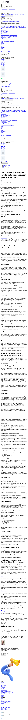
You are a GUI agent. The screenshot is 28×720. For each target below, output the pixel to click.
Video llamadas (22, 27)
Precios (2, 43)
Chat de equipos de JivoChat (7, 692)
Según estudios (4, 238)
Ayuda (2, 46)
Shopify (3, 611)
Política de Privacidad (5, 702)
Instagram (22, 14)
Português (9, 84)
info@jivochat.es (4, 709)
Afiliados (2, 44)
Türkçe (5, 84)
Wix (2, 576)
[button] (14, 4)
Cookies (2, 703)
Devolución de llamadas (14, 21)
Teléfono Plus (15, 27)
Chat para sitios (5, 14)
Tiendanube (4, 591)
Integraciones (8, 27)
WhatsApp (16, 14)
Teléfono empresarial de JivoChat (9, 26)
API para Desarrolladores (6, 707)
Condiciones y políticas (6, 701)
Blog (2, 48)
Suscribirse (3, 654)
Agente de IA (4, 9)
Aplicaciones (3, 47)
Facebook (3, 683)
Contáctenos (3, 704)
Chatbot (11, 14)
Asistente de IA (12, 9)
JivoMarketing (5, 21)
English (2, 84)
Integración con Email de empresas (8, 693)
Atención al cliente (5, 10)
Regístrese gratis (4, 81)
